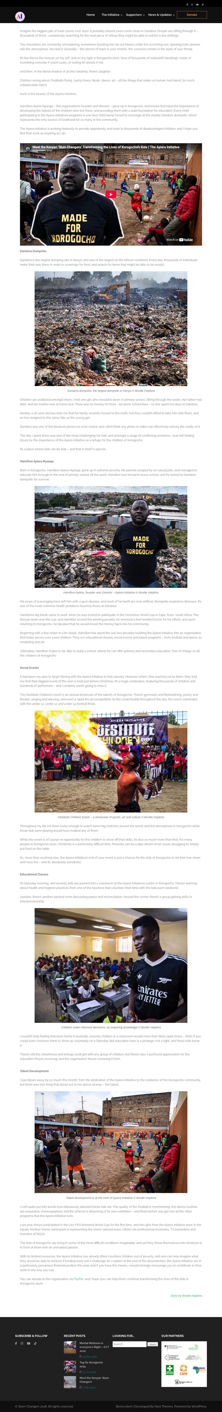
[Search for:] (130, 1344)
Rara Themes (164, 1406)
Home (90, 14)
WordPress (198, 1406)
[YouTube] (197, 4)
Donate (192, 14)
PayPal (78, 1279)
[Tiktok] (203, 4)
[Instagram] (192, 4)
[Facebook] (187, 4)
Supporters (134, 14)
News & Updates (160, 14)
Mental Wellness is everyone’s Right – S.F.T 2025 (94, 1347)
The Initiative (110, 14)
